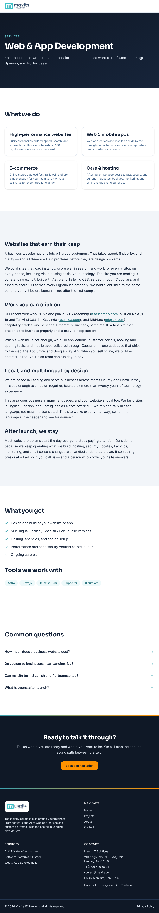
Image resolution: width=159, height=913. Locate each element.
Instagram (106, 885)
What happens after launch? (27, 687)
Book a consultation (79, 765)
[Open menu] (152, 6)
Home (88, 810)
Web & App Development (21, 862)
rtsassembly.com (104, 314)
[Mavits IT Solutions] (17, 6)
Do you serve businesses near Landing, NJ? (39, 663)
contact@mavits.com (97, 872)
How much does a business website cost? (37, 651)
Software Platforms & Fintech (23, 857)
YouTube (126, 885)
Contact (89, 827)
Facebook (90, 885)
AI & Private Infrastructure (21, 851)
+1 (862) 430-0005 (96, 866)
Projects (89, 816)
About (88, 821)
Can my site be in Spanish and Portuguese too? (41, 675)
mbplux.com (114, 320)
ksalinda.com (69, 320)
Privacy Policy (145, 906)
